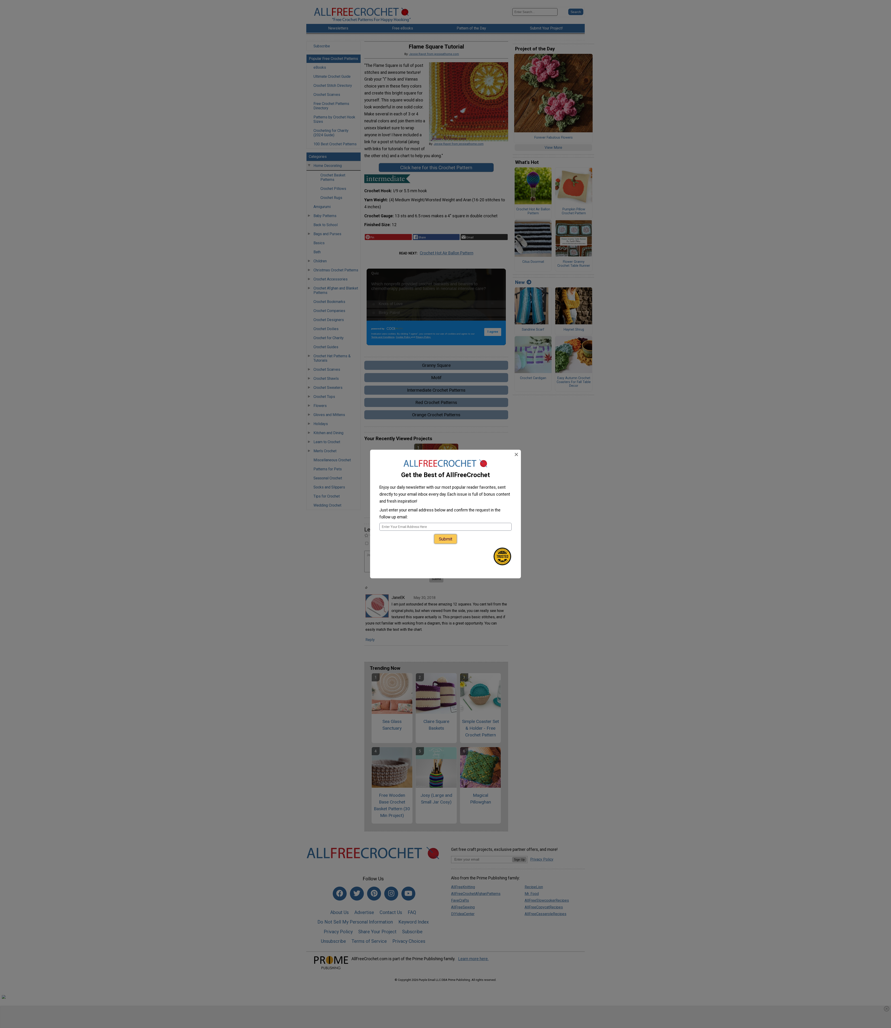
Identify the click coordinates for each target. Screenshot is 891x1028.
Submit (445, 539)
